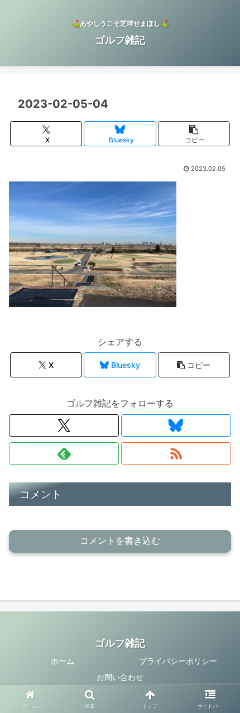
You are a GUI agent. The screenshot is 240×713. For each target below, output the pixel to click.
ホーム (62, 661)
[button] (194, 133)
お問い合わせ (120, 677)
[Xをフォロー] (64, 425)
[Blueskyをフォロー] (176, 425)
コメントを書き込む (120, 540)
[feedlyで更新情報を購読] (64, 453)
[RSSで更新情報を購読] (176, 453)
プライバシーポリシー (178, 661)
